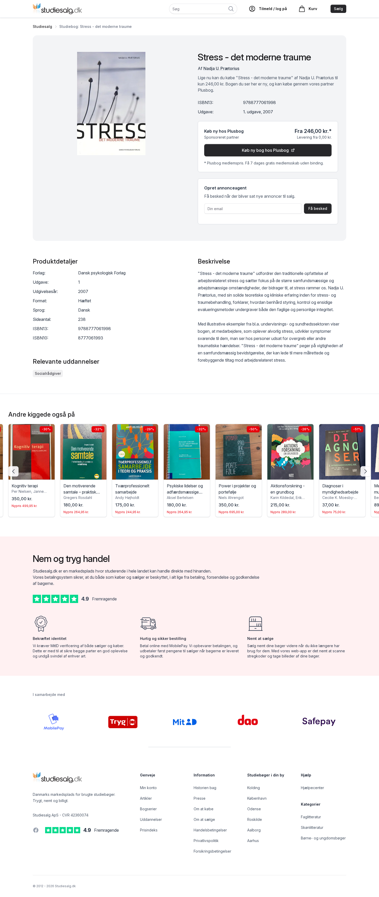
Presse (199, 798)
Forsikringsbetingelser (212, 851)
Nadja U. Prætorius (221, 68)
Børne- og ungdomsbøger (323, 838)
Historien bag (205, 787)
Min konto (148, 787)
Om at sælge (204, 819)
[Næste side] (365, 471)
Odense (254, 809)
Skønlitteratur (312, 827)
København (257, 798)
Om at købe (203, 809)
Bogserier (148, 809)
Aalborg (254, 830)
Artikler (146, 798)
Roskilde (254, 819)
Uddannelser (151, 819)
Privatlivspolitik (206, 840)
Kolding (253, 787)
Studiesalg (42, 26)
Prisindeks (149, 830)
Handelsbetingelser (210, 830)
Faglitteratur (311, 817)
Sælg (338, 8)
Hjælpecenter (312, 787)
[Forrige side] (13, 471)
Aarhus (253, 840)
